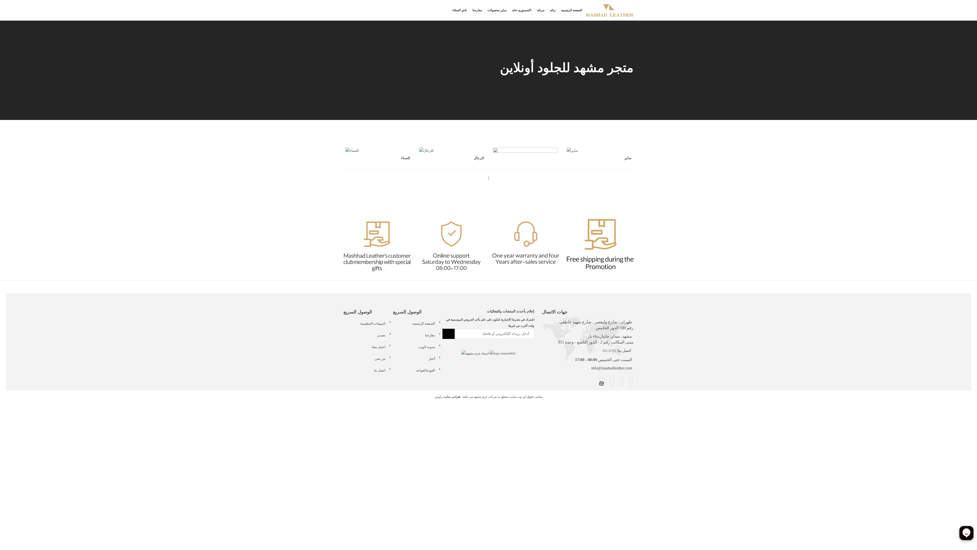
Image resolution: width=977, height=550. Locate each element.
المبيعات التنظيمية (372, 323)
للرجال (479, 158)
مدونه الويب (426, 347)
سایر (627, 158)
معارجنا (477, 10)
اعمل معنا (378, 347)
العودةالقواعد (425, 370)
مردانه (540, 10)
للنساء (405, 158)
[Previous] (480, 178)
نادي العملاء (459, 10)
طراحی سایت (452, 396)
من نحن (380, 359)
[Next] (497, 178)
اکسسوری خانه (521, 10)
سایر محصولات (497, 10)
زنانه (553, 10)
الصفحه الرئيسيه (571, 10)
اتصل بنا (379, 370)
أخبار (431, 359)
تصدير (381, 335)
